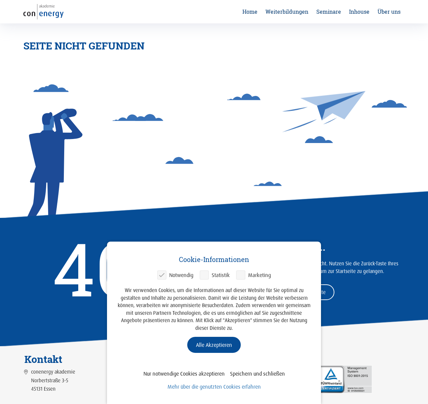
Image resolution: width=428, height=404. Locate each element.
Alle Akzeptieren (214, 345)
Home (249, 11)
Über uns (389, 11)
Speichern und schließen (257, 373)
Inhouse (359, 11)
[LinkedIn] (344, 379)
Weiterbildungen (286, 11)
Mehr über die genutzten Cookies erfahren (214, 386)
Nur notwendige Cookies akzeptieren (184, 373)
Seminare (328, 11)
